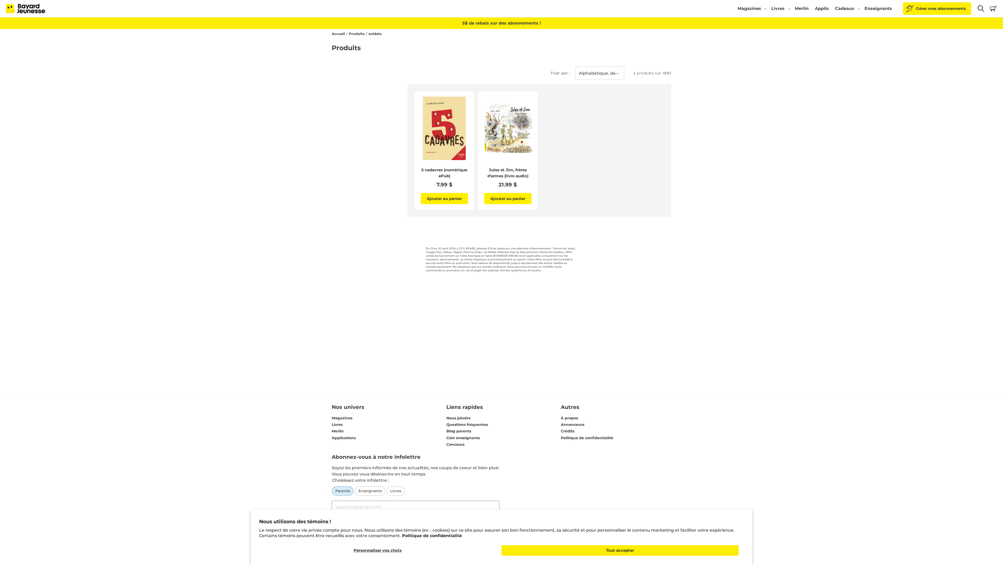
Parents (342, 491)
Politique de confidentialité (432, 535)
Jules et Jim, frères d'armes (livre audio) (507, 172)
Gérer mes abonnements (941, 8)
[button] (751, 8)
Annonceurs (572, 424)
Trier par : (560, 73)
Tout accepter (620, 550)
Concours (455, 444)
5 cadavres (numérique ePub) (444, 172)
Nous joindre (458, 418)
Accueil (338, 34)
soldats (375, 34)
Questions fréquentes (467, 424)
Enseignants (370, 491)
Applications (344, 438)
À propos (569, 418)
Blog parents (458, 431)
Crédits (567, 431)
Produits (357, 34)
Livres (337, 424)
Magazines (342, 418)
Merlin (338, 431)
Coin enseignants (463, 438)
